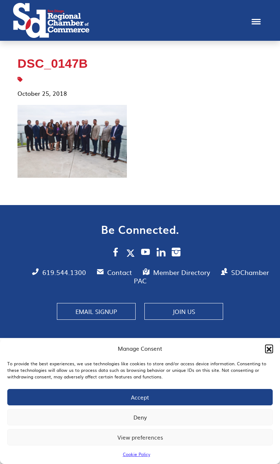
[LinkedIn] (161, 253)
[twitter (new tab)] (131, 252)
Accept (140, 397)
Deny (140, 417)
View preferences (140, 437)
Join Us (183, 311)
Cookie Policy (136, 454)
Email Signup (96, 311)
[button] (269, 348)
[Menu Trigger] (256, 21)
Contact (120, 272)
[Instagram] (176, 253)
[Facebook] (115, 253)
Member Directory (182, 272)
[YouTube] (145, 253)
